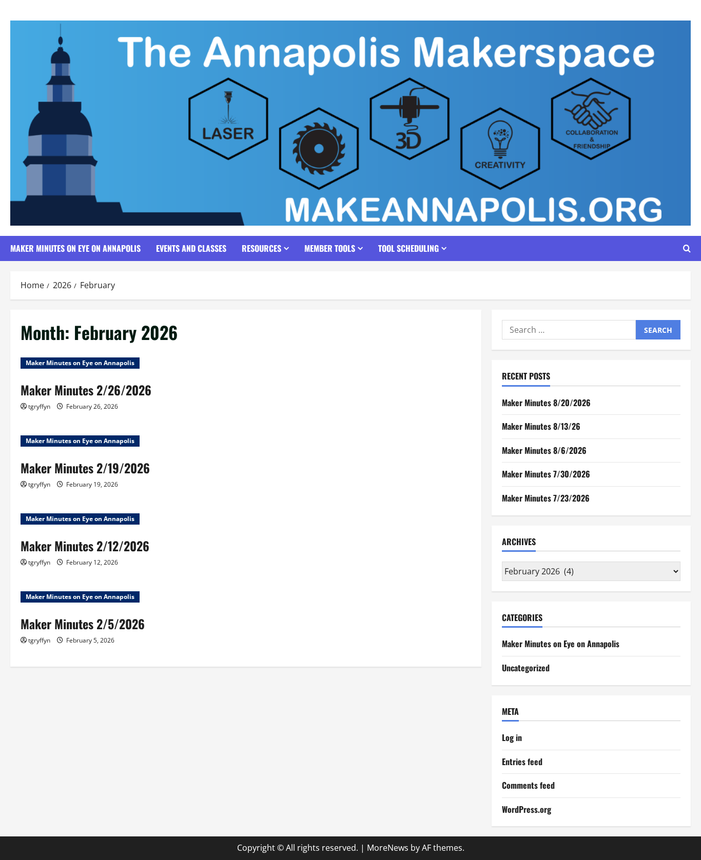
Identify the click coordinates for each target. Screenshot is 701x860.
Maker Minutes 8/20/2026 (546, 402)
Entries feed (522, 761)
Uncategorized (526, 668)
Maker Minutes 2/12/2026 (85, 545)
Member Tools (329, 248)
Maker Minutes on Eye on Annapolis (75, 248)
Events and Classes (191, 248)
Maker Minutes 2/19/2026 (85, 467)
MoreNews (387, 847)
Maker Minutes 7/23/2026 (546, 498)
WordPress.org (526, 809)
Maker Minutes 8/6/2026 (544, 450)
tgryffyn (39, 406)
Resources (261, 248)
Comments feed (528, 785)
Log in (512, 737)
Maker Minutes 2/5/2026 (83, 623)
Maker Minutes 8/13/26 (541, 426)
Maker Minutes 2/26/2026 (86, 390)
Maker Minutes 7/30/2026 (546, 474)
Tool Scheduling (408, 248)
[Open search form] (687, 248)
